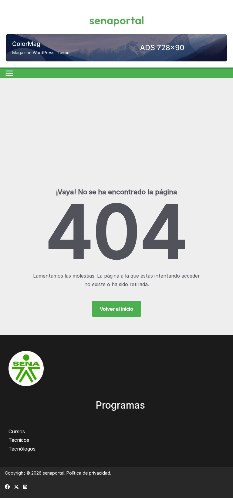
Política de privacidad (88, 473)
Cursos (16, 431)
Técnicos (18, 440)
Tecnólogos (21, 449)
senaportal (116, 20)
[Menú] (9, 73)
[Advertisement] (116, 142)
